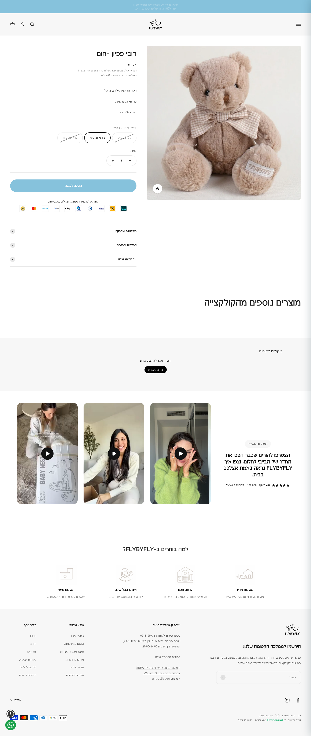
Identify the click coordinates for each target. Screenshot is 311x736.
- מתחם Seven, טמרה (166, 678)
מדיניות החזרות (75, 659)
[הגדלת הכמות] (113, 161)
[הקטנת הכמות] (130, 161)
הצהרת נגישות (27, 675)
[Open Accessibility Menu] (10, 714)
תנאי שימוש (77, 667)
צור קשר (31, 651)
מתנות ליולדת (28, 667)
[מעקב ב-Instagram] (287, 700)
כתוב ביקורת (155, 369)
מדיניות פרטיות (75, 675)
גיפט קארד (77, 635)
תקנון (33, 635)
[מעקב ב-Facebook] (298, 700)
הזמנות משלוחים (74, 643)
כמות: (133, 150)
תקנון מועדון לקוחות (72, 651)
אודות (33, 643)
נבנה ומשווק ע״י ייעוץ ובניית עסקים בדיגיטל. (269, 720)
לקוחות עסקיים (27, 659)
